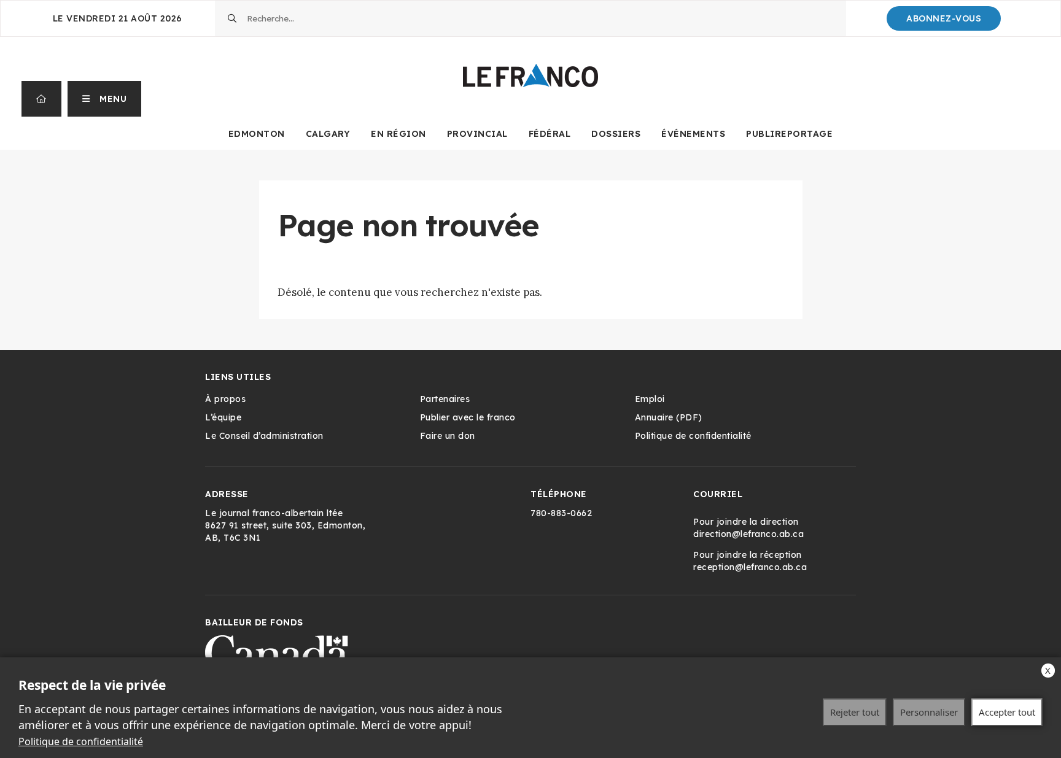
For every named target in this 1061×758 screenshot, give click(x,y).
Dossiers (615, 133)
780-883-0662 (561, 513)
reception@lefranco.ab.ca (750, 567)
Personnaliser (929, 712)
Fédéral (550, 133)
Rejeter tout (854, 712)
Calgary (328, 133)
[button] (105, 99)
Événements (693, 133)
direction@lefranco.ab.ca (748, 533)
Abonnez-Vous (943, 18)
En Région (398, 133)
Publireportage (789, 133)
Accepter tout (1007, 712)
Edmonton (256, 133)
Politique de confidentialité (80, 741)
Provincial (477, 133)
